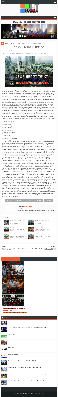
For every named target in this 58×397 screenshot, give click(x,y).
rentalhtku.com (28, 206)
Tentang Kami (11, 347)
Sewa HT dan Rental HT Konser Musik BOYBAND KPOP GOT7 (22, 360)
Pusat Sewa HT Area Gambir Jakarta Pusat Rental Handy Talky (42, 235)
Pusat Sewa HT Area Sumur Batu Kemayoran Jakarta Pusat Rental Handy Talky (26, 341)
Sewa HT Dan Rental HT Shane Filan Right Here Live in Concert (22, 321)
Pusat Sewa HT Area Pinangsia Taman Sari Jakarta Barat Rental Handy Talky (44, 248)
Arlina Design (31, 395)
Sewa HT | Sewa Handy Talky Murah (28, 393)
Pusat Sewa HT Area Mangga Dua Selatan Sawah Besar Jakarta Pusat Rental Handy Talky (28, 380)
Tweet (9, 200)
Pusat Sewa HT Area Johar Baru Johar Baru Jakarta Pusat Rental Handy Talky (17, 229)
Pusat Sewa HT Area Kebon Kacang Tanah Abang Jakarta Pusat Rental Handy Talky (17, 236)
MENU (3, 1)
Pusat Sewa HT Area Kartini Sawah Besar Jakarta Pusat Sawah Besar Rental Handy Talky (28, 327)
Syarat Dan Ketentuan (13, 354)
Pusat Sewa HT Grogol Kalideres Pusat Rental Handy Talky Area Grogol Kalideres (17, 222)
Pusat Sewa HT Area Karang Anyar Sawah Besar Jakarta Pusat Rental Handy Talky (42, 229)
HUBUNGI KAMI (11, 334)
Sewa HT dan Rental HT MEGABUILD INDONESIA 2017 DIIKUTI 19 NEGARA (24, 367)
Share (19, 200)
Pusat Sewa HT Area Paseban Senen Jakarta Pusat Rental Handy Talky (42, 222)
